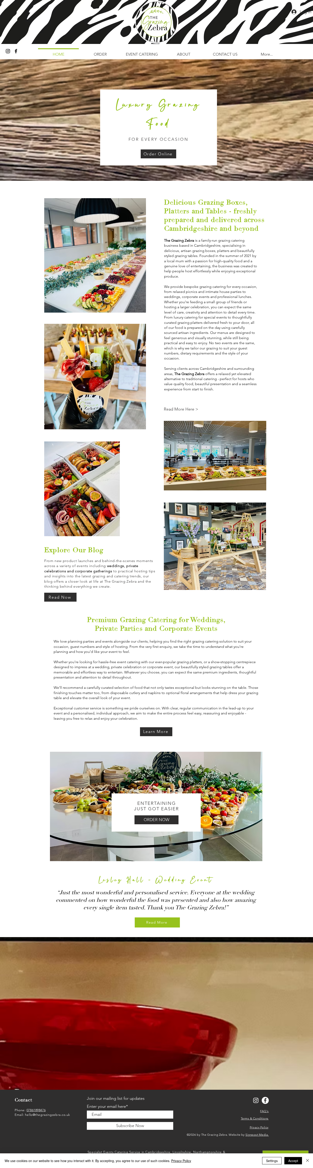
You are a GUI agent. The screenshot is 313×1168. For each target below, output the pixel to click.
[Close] (307, 1160)
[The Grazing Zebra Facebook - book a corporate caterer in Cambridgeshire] (265, 1100)
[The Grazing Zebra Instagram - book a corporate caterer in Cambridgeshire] (8, 51)
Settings (272, 1160)
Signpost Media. (257, 1134)
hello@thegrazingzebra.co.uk (47, 1115)
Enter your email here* (107, 1106)
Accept (293, 1160)
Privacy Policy (181, 1160)
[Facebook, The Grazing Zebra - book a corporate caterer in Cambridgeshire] (16, 51)
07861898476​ (36, 1110)
